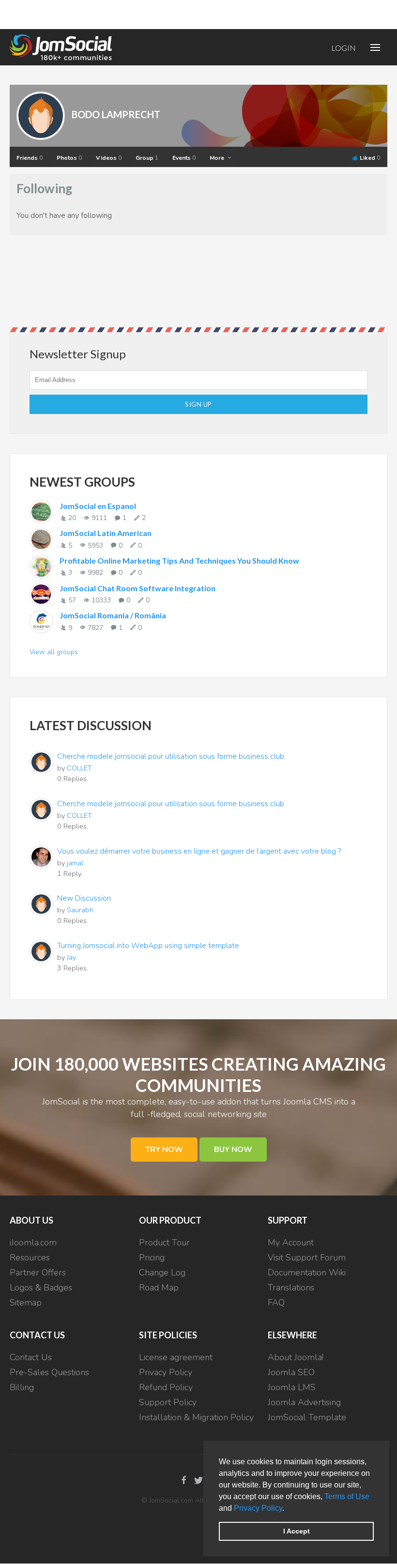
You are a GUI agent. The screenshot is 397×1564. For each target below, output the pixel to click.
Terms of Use (346, 1496)
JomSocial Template (307, 1417)
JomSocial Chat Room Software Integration (137, 588)
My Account (291, 1242)
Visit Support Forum (307, 1257)
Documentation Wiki (307, 1272)
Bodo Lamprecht (116, 114)
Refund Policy (166, 1387)
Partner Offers (38, 1272)
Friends (29, 158)
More (218, 158)
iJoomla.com (33, 1242)
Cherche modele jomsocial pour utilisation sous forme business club (170, 756)
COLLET (79, 768)
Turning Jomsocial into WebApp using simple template (148, 945)
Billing (22, 1387)
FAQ (276, 1302)
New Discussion (84, 898)
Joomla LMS (292, 1387)
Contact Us (31, 1357)
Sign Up (198, 404)
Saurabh (80, 910)
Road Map (159, 1287)
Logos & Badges (41, 1287)
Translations (291, 1287)
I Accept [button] (296, 1531)
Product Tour (164, 1242)
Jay (71, 957)
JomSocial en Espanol (98, 505)
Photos (69, 158)
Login (343, 47)
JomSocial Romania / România (113, 615)
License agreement (176, 1357)
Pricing (152, 1257)
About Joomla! (295, 1357)
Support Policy (168, 1402)
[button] (287, 1508)
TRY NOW (164, 1149)
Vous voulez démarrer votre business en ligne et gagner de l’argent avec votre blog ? (199, 851)
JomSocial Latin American (106, 532)
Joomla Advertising (304, 1402)
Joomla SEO (291, 1372)
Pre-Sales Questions (49, 1372)
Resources (30, 1257)
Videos (109, 158)
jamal (75, 863)
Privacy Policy (258, 1508)
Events (184, 158)
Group (147, 158)
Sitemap (26, 1302)
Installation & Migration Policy (196, 1417)
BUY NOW (233, 1149)
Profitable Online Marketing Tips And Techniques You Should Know (179, 560)
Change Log (162, 1272)
